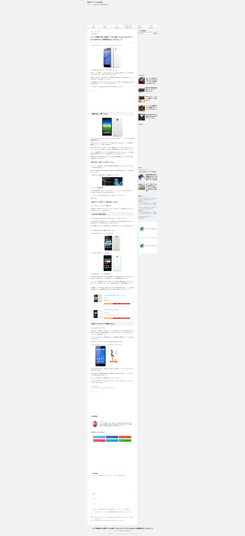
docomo (105, 25)
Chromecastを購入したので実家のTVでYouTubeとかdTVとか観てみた (109, 520)
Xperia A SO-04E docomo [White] (111, 309)
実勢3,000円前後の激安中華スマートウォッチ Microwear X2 (152, 89)
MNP (94, 27)
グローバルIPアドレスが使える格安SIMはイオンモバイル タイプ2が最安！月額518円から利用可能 (151, 187)
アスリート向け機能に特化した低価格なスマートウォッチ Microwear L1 (151, 107)
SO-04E (96, 387)
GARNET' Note (128, 27)
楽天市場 (117, 303)
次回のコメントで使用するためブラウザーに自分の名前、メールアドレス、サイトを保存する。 (112, 509)
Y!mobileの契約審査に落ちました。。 (146, 216)
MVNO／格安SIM (95, 386)
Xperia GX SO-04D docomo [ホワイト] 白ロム (114, 295)
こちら (121, 425)
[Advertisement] (122, 15)
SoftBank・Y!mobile (128, 25)
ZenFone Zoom (109, 387)
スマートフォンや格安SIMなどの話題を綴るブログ (122, 530)
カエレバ (109, 297)
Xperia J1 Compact (102, 387)
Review (105, 27)
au (116, 25)
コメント (95, 477)
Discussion (117, 27)
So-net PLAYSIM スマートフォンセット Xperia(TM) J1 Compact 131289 (106, 344)
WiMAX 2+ (140, 25)
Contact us (151, 27)
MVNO (151, 25)
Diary (94, 25)
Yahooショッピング (126, 303)
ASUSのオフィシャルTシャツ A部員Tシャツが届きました (152, 98)
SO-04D (93, 387)
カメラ (113, 387)
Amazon (108, 303)
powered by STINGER (133, 533)
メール (94, 498)
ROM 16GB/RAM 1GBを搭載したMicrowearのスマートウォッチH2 (151, 116)
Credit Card (140, 27)
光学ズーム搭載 (94, 377)
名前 (94, 493)
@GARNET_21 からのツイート (145, 169)
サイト (94, 503)
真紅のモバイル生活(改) (95, 2)
